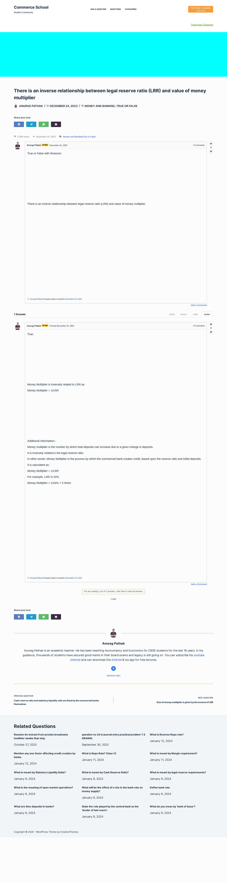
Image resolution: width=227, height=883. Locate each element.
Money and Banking (100, 106)
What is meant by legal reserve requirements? (178, 772)
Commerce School (31, 7)
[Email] (56, 124)
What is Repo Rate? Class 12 (99, 753)
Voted (195, 314)
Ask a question (98, 9)
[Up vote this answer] (211, 324)
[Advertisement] (113, 53)
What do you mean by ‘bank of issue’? (172, 806)
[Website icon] (113, 668)
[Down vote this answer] (211, 332)
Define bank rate (160, 787)
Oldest (172, 314)
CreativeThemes (69, 831)
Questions (115, 9)
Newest (183, 314)
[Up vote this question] (211, 144)
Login (113, 599)
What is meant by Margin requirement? (173, 753)
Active (207, 314)
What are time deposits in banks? (34, 806)
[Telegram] (31, 124)
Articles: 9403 (113, 676)
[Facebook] (19, 124)
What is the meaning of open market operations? (43, 787)
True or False (126, 106)
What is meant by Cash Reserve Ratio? (105, 772)
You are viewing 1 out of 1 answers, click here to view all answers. (113, 591)
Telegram (196, 24)
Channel (207, 24)
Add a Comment (199, 305)
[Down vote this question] (211, 152)
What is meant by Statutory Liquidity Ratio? (40, 772)
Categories (131, 9)
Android (116, 659)
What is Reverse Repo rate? (167, 734)
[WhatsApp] (44, 124)
